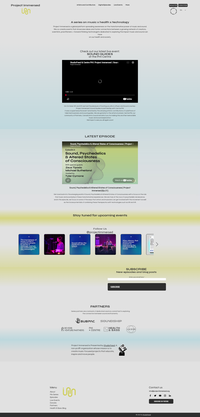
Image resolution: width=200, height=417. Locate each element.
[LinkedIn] (170, 395)
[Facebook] (150, 395)
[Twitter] (155, 395)
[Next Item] (187, 244)
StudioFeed (109, 345)
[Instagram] (165, 395)
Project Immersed (25, 5)
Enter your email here (136, 277)
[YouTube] (160, 395)
